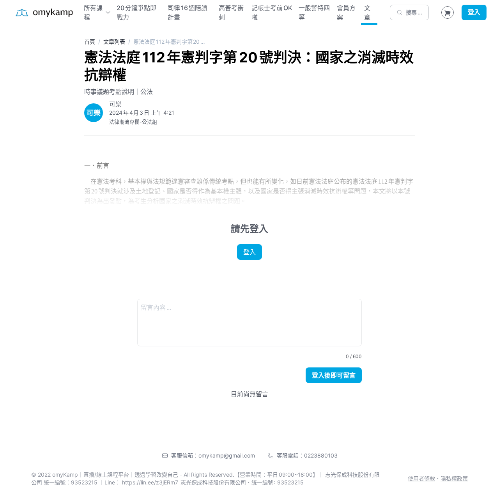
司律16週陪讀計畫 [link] (187, 12)
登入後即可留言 (334, 375)
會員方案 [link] (346, 12)
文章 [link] (367, 12)
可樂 (115, 104)
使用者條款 (421, 478)
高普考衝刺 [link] (231, 12)
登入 (474, 12)
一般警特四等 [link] (314, 12)
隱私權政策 (454, 478)
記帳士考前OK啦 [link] (271, 12)
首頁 (89, 41)
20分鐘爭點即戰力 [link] (136, 12)
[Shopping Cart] (447, 12)
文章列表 (114, 41)
